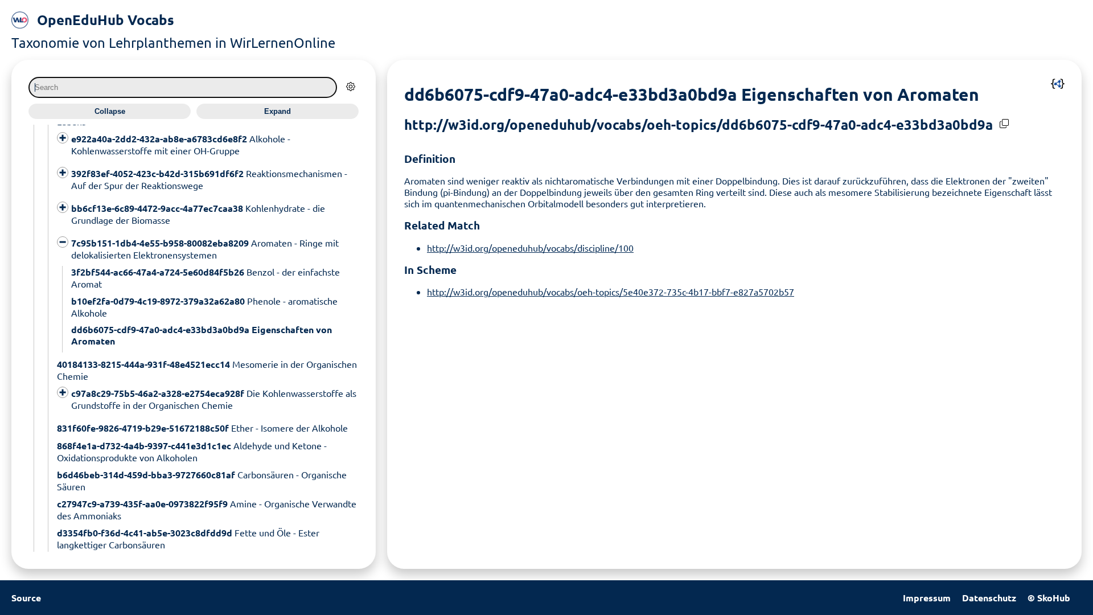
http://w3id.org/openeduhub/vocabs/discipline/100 (530, 247)
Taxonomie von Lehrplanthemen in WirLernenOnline (173, 42)
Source (26, 598)
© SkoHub (1049, 598)
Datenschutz (989, 598)
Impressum (927, 598)
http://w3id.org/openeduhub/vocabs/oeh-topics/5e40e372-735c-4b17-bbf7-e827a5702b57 (610, 291)
